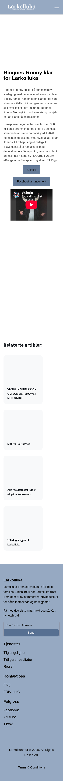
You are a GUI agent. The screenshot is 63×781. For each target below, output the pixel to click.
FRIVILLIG (12, 692)
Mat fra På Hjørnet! (18, 443)
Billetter (31, 169)
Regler (9, 666)
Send (31, 632)
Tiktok (8, 724)
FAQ (7, 685)
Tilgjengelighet (14, 653)
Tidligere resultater (18, 659)
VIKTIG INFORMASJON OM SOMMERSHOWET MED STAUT (21, 393)
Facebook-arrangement (31, 181)
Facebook (11, 710)
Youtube (10, 717)
